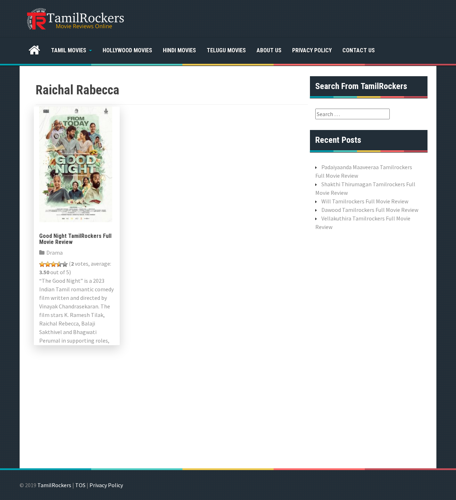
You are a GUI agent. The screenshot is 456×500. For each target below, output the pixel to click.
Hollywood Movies (127, 50)
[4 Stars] (59, 264)
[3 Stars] (53, 264)
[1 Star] (42, 264)
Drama (54, 252)
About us (268, 50)
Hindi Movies (179, 50)
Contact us (358, 50)
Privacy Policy (312, 50)
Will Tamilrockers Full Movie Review (364, 201)
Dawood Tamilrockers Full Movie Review (369, 209)
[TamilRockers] (75, 17)
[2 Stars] (48, 264)
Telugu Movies (226, 50)
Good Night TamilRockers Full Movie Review (75, 239)
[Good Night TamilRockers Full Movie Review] (75, 163)
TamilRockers (54, 485)
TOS (80, 485)
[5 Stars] (65, 264)
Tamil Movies (68, 50)
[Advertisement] (368, 348)
